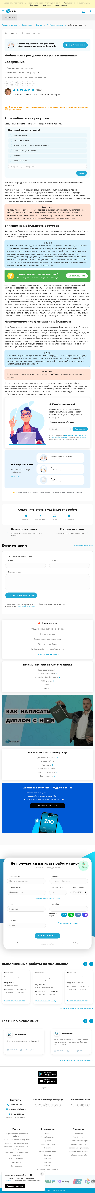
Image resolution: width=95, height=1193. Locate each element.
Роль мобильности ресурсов (20, 68)
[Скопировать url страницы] (7, 83)
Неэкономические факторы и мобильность (26, 77)
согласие (83, 437)
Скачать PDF (40, 520)
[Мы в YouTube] (82, 1105)
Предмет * (56, 876)
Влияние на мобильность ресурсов (23, 72)
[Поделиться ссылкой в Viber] (17, 83)
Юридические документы (47, 1169)
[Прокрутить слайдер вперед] (91, 964)
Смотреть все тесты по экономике (75, 1060)
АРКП (46, 688)
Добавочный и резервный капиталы (47, 649)
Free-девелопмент (46, 670)
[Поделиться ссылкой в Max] (32, 83)
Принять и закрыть (15, 1186)
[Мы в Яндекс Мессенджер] (61, 1105)
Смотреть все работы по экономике (75, 1008)
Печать (55, 520)
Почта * (13, 921)
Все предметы (46, 776)
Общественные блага (47, 644)
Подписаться (80, 429)
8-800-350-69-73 (17, 1104)
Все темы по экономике (46, 654)
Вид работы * (15, 876)
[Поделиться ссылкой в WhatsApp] (12, 83)
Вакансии (47, 1155)
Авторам (47, 1162)
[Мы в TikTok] (87, 1105)
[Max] (85, 915)
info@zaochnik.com (17, 1109)
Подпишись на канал (47, 806)
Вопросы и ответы (78, 1144)
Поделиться (25, 520)
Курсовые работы (46, 761)
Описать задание (77, 276)
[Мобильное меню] (3, 11)
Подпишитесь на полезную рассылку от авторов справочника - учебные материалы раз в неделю (48, 108)
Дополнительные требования (47, 899)
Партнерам (47, 1158)
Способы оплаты (47, 1137)
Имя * (10, 561)
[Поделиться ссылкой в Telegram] (22, 83)
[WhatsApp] (71, 915)
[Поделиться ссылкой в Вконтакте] (27, 83)
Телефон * (56, 904)
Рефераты (46, 765)
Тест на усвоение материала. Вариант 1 (23, 1041)
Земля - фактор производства (47, 639)
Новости (47, 1148)
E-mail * (55, 561)
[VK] (78, 915)
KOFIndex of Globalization (46, 677)
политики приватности (59, 437)
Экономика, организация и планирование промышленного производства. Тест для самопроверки (71, 1042)
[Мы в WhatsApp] (50, 1105)
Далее (81, 173)
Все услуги (15, 476)
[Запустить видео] (47, 720)
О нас (47, 1133)
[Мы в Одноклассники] (77, 1105)
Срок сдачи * (78, 887)
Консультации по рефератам (16, 1143)
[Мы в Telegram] (35, 1105)
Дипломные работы (46, 757)
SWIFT (46, 684)
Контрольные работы (46, 768)
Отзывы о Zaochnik (47, 1144)
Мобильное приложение (78, 1151)
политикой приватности (26, 606)
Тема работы (15, 887)
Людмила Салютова (27, 89)
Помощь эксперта (16, 1159)
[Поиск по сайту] (90, 11)
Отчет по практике (46, 772)
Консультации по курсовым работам (16, 1139)
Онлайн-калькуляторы (79, 1141)
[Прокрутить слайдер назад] (85, 964)
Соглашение (9, 1181)
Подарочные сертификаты (78, 1148)
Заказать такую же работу (14, 1001)
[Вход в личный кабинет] (83, 11)
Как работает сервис (76, 45)
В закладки (69, 520)
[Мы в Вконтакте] (40, 1105)
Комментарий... (14, 572)
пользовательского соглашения (75, 436)
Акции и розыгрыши (47, 1151)
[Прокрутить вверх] (90, 1183)
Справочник (8, 17)
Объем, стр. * (57, 887)
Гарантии (47, 1141)
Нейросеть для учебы (78, 1155)
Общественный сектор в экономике (47, 629)
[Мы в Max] (56, 1105)
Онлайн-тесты (78, 1137)
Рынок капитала (47, 634)
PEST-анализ (46, 681)
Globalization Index (46, 673)
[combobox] (47, 166)
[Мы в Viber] (45, 1105)
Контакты (47, 1166)
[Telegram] (64, 915)
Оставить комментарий (21, 595)
